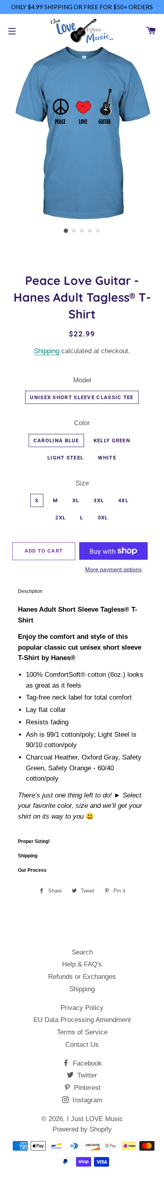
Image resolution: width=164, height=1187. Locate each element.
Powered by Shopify (82, 1129)
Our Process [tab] (32, 870)
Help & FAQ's (82, 964)
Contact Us (82, 1044)
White (107, 458)
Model (82, 380)
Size (82, 483)
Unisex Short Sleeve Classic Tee (81, 397)
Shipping (46, 351)
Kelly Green (112, 440)
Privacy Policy (82, 1008)
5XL (103, 518)
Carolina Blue (56, 440)
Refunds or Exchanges (82, 976)
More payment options (113, 569)
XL (76, 500)
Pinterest (86, 1088)
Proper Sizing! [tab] (34, 841)
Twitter (86, 1075)
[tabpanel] (82, 716)
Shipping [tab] (27, 856)
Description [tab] (30, 591)
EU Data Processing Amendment (82, 1020)
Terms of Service (82, 1032)
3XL (99, 500)
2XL (60, 518)
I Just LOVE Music (95, 1119)
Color (82, 423)
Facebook (86, 1063)
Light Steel (65, 458)
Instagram (86, 1100)
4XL (123, 500)
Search (82, 952)
